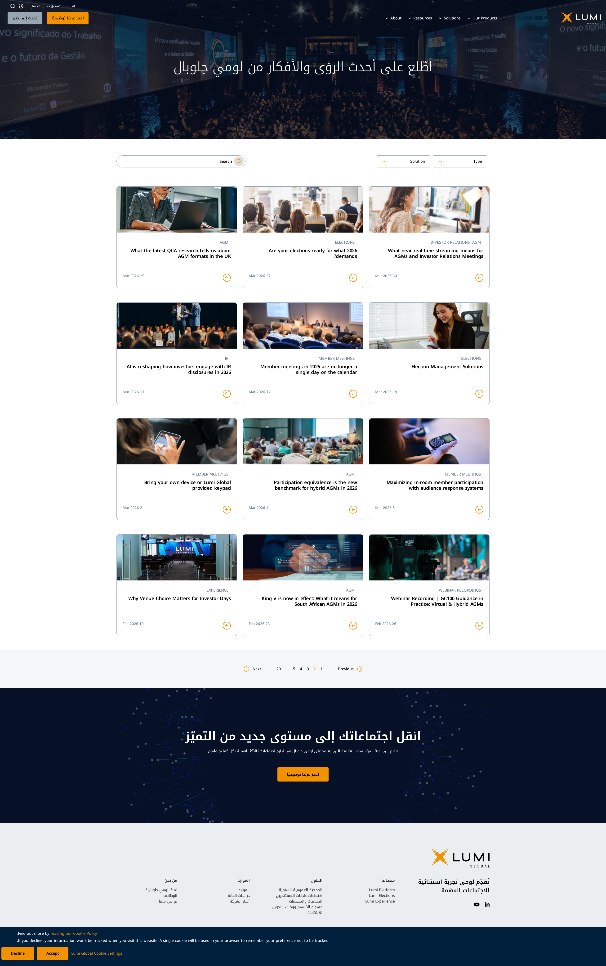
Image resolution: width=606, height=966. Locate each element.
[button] (553, 18)
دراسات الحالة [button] (239, 895)
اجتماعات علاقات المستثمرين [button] (299, 895)
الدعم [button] (71, 6)
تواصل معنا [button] (168, 901)
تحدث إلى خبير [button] (24, 18)
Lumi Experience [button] (380, 901)
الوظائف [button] (170, 895)
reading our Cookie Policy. (57, 933)
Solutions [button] (452, 18)
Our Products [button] (484, 18)
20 (278, 669)
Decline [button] (18, 953)
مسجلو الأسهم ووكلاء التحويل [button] (297, 907)
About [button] (395, 18)
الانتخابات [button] (314, 912)
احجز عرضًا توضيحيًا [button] (68, 18)
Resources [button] (422, 18)
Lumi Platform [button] (382, 890)
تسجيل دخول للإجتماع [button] (45, 6)
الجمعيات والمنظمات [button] (305, 901)
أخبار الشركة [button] (240, 901)
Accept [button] (52, 953)
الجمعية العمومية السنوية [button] (300, 890)
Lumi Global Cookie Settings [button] (96, 953)
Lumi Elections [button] (382, 895)
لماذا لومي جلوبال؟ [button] (161, 890)
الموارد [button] (244, 890)
